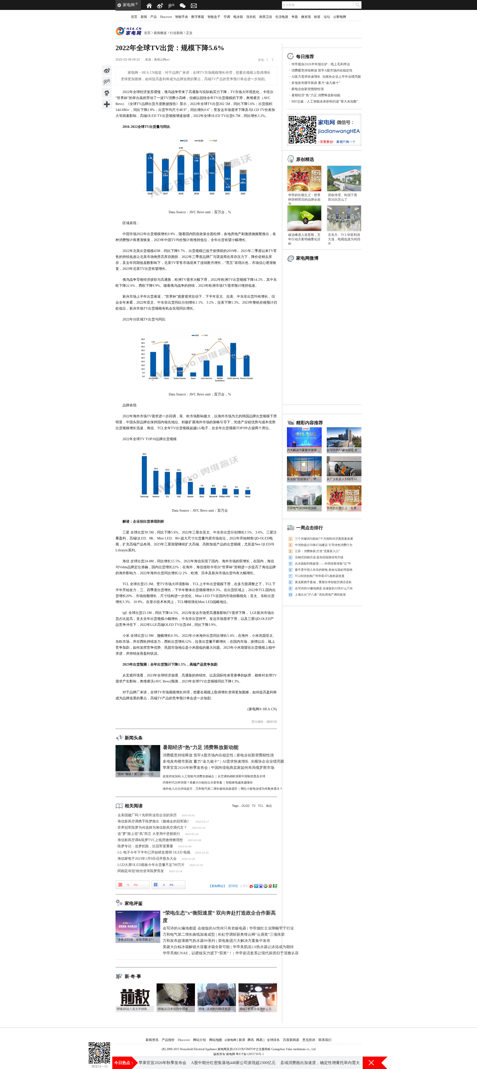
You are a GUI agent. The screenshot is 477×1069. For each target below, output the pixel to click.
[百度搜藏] (261, 886)
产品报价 (168, 1040)
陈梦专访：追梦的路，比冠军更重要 (145, 846)
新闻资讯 (152, 1040)
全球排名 (273, 1040)
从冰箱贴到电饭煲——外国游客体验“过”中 (323, 563)
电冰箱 (238, 17)
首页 (134, 17)
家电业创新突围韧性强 (307, 89)
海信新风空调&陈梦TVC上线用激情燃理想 (150, 840)
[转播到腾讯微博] (107, 82)
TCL (261, 806)
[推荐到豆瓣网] (275, 886)
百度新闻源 (291, 1040)
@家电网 (339, 17)
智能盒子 (213, 17)
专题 (294, 17)
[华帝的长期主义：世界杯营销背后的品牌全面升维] (304, 167)
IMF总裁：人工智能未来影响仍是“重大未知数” (324, 101)
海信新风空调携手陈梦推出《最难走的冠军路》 (154, 821)
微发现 (306, 17)
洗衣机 (251, 17)
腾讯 (250, 1040)
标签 (317, 17)
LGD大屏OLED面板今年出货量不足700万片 (151, 865)
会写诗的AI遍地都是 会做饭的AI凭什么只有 (324, 588)
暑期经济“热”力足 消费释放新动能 (315, 95)
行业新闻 (176, 33)
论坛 (327, 17)
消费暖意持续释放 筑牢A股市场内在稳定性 (322, 70)
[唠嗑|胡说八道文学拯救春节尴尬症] (135, 985)
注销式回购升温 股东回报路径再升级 (319, 557)
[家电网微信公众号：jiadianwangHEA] (99, 1046)
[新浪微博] (160, 5)
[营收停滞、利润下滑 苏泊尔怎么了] (344, 167)
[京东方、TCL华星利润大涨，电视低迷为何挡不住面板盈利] (344, 207)
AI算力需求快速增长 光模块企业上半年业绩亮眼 (326, 76)
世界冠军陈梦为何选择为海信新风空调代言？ (152, 827)
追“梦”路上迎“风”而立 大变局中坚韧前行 (149, 834)
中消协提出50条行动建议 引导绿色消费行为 (323, 545)
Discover (166, 17)
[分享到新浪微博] (107, 70)
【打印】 (233, 886)
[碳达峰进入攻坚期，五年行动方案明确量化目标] (304, 207)
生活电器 (281, 17)
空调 (227, 17)
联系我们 (324, 1040)
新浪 (242, 1040)
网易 (259, 1040)
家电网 (129, 5)
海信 (269, 806)
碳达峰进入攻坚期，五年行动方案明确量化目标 (304, 239)
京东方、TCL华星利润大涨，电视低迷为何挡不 (344, 239)
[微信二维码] (182, 5)
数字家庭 (197, 17)
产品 (153, 17)
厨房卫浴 (265, 17)
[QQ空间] (266, 886)
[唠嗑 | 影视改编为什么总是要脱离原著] (257, 985)
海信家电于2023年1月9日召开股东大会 (147, 858)
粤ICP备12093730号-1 (250, 1054)
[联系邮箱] (194, 5)
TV (254, 806)
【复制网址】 (217, 886)
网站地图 (215, 1040)
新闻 (144, 17)
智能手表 (181, 17)
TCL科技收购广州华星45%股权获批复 (320, 576)
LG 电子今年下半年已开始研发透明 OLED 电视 (154, 852)
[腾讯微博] (171, 5)
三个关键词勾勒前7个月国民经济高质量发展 (324, 538)
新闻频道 (160, 33)
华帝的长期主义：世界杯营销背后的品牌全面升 (304, 199)
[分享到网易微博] (107, 93)
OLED (245, 806)
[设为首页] (149, 5)
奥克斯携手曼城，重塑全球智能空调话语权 (323, 582)
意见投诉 (308, 1040)
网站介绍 (199, 1040)
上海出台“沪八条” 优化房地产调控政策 (320, 594)
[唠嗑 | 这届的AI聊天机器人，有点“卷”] (217, 985)
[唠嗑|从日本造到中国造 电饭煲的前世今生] (176, 985)
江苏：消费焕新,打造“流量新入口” (317, 551)
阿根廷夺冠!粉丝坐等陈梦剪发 (141, 871)
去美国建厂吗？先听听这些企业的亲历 (147, 815)
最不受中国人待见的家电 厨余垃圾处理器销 (323, 569)
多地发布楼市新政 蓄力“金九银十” (315, 83)
